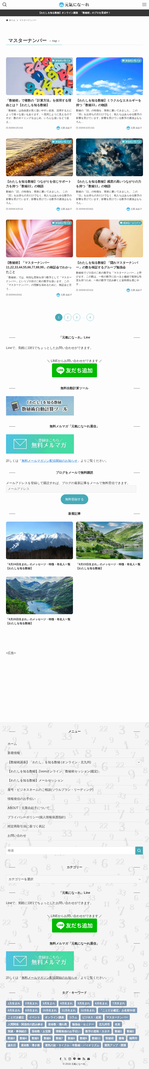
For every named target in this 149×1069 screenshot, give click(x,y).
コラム (73, 1017)
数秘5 (35, 1038)
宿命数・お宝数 (41, 1031)
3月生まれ (49, 1003)
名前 (117, 1024)
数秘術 (110, 1038)
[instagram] (70, 1059)
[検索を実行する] (139, 851)
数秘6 (47, 1038)
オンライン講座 (54, 1017)
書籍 (121, 1038)
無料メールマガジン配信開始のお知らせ (49, 460)
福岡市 (133, 1038)
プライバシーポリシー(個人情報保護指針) (36, 817)
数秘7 (59, 1038)
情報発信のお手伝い (22, 798)
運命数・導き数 (30, 1045)
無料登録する (74, 499)
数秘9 (83, 1038)
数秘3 (11, 1038)
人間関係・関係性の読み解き (25, 1024)
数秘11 (96, 1038)
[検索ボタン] (4, 4)
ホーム (12, 743)
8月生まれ (14, 1010)
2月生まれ (31, 1003)
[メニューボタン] (144, 4)
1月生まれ (14, 1003)
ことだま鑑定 (16, 1017)
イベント (34, 1017)
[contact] (88, 1059)
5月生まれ (84, 1003)
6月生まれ (101, 1003)
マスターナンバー (117, 1017)
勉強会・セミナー (83, 1024)
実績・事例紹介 (17, 1031)
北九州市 (104, 1024)
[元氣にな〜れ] (74, 4)
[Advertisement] (74, 682)
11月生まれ (69, 1010)
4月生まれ (66, 1003)
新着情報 (14, 753)
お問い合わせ (17, 835)
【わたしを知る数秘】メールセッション (35, 780)
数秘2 (130, 1031)
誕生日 (12, 1045)
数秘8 (71, 1038)
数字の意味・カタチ (97, 1031)
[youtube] (79, 1059)
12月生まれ (88, 1010)
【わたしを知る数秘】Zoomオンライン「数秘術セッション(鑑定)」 (54, 771)
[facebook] (60, 1059)
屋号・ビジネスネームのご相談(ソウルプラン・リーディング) (50, 789)
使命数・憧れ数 (57, 1024)
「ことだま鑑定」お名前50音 (117, 1010)
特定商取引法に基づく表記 (26, 826)
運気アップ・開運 (115, 1045)
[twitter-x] (65, 1059)
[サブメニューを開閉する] (138, 762)
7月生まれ (119, 1003)
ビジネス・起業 (91, 1017)
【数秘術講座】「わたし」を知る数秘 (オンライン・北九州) (49, 762)
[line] (74, 1059)
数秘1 (118, 1031)
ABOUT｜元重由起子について (28, 808)
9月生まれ (31, 1010)
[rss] (84, 1059)
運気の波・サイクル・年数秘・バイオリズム (72, 1045)
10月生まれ (50, 1010)
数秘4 (23, 1038)
